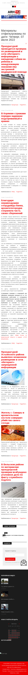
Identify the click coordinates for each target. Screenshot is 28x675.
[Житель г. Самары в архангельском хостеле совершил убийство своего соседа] (12, 433)
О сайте (4, 2)
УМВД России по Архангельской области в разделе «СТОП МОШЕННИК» (14, 337)
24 (10, 637)
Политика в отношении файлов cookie (17, 671)
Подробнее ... (23, 104)
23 (9, 637)
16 (9, 635)
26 (14, 637)
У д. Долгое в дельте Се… (8, 586)
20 (15, 635)
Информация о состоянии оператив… (13, 535)
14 (17, 633)
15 (19, 633)
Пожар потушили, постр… (7, 612)
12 (14, 633)
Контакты (22, 2)
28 (17, 637)
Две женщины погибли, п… (8, 599)
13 (15, 633)
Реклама (17, 2)
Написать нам (10, 2)
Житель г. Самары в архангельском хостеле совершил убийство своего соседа (12, 417)
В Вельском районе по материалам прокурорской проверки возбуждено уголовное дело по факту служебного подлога (14, 472)
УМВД (13, 191)
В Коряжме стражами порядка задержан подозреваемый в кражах (13, 117)
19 (14, 635)
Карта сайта (14, 4)
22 (19, 635)
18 (12, 635)
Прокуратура (14, 104)
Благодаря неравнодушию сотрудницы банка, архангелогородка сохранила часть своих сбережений (12, 206)
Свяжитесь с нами (14, 673)
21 (17, 635)
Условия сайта (6, 669)
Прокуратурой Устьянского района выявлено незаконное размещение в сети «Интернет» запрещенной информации (14, 360)
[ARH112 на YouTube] (14, 17)
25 (12, 637)
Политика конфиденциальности (19, 669)
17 (10, 635)
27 (15, 637)
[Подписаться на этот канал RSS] (26, 43)
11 (12, 633)
